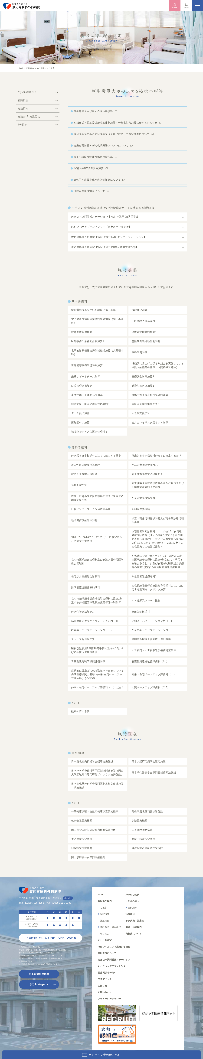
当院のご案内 (105, 901)
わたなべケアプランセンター (113, 966)
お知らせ (102, 985)
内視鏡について (134, 933)
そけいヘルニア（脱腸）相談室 (114, 946)
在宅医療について (107, 953)
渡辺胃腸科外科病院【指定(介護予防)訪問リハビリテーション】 (108, 237)
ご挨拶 (103, 907)
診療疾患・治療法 (135, 920)
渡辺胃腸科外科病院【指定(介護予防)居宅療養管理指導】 (104, 247)
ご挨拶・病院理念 (27, 92)
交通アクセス (105, 979)
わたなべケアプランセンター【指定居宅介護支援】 (101, 226)
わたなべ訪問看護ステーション (114, 959)
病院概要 (23, 100)
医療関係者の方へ (107, 972)
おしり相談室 (105, 940)
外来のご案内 (132, 894)
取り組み (22, 124)
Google (67, 898)
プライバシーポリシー (109, 998)
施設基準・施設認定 (29, 116)
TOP (100, 894)
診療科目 (130, 914)
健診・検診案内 (134, 927)
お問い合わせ (105, 992)
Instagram (41, 984)
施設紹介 (23, 108)
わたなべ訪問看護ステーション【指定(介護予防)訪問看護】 (106, 216)
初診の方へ (133, 901)
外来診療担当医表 (39, 974)
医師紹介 (132, 907)
